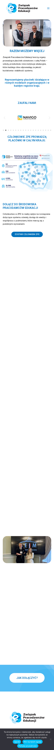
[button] (4, 117)
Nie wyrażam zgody (32, 742)
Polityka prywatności (28, 746)
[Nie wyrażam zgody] (50, 739)
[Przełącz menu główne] (48, 8)
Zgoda (17, 742)
